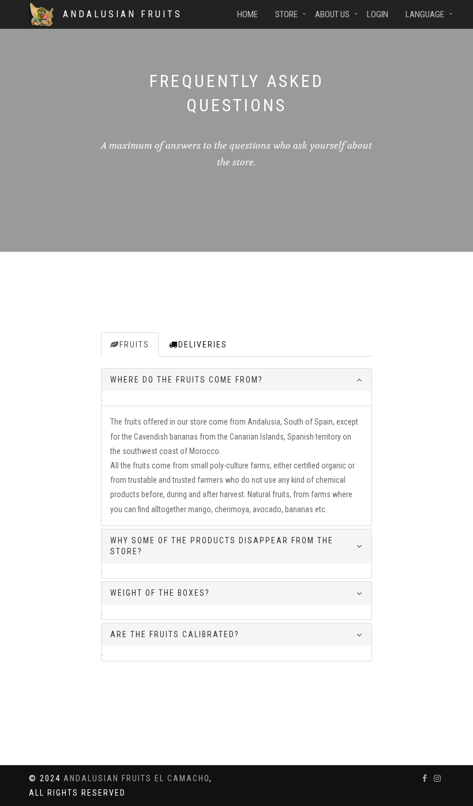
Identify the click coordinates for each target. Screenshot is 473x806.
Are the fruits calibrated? (174, 634)
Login (377, 14)
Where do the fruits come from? (186, 379)
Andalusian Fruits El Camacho (136, 778)
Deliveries (202, 344)
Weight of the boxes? (160, 592)
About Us (332, 14)
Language (425, 14)
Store (286, 14)
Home (247, 14)
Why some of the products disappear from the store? (221, 546)
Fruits (134, 344)
